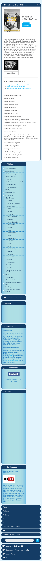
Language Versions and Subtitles (13, 271)
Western (10, 254)
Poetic (9, 230)
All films (10, 164)
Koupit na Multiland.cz (26, 25)
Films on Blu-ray (10, 192)
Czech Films (10, 277)
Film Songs (8, 287)
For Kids (8, 265)
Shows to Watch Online (11, 527)
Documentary (10, 262)
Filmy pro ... (9, 179)
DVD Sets (9, 267)
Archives (6, 515)
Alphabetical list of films (13, 298)
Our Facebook (12, 368)
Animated (9, 259)
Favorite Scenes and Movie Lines (13, 283)
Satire (9, 243)
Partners (6, 511)
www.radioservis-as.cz (11, 360)
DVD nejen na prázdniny (14, 174)
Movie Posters (11, 554)
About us (6, 507)
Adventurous (11, 206)
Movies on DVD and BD (14, 546)
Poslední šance (11, 184)
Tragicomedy (11, 249)
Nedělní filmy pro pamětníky (15, 182)
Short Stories (11, 233)
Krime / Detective (12, 222)
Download (6, 523)
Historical (10, 214)
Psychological (11, 238)
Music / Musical (12, 217)
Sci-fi (9, 246)
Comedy (10, 219)
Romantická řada (11, 187)
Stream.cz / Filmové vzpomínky (17, 550)
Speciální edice (9, 171)
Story (9, 235)
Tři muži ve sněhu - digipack (16, 86)
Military (9, 251)
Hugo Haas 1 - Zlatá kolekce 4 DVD (18, 85)
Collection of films (10, 168)
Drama (9, 201)
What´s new (7, 558)
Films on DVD (9, 195)
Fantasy (9, 211)
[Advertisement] (13, 314)
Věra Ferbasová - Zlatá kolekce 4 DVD (19, 88)
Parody (9, 227)
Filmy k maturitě (11, 176)
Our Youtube (12, 467)
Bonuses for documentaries (14, 280)
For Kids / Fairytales (13, 203)
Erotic (9, 209)
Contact (6, 519)
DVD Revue (8, 190)
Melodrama (11, 225)
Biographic (10, 257)
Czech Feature (10, 198)
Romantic (10, 241)
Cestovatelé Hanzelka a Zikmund (12, 290)
